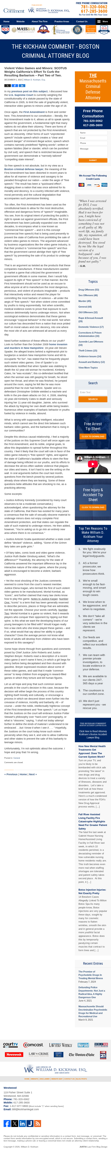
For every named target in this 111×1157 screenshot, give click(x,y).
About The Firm (39, 21)
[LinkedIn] (22, 1123)
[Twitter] (14, 1123)
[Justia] (30, 1123)
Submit (93, 160)
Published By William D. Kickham (91, 8)
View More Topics (88, 367)
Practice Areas (61, 21)
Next (33, 774)
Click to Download (93, 436)
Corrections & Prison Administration (90, 334)
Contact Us (69, 1079)
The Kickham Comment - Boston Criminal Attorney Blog (37, 8)
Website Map (56, 1079)
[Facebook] (7, 1123)
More (105, 21)
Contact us (81, 21)
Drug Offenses (88, 289)
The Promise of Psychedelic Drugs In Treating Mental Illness (90, 975)
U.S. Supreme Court (21, 95)
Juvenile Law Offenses (90, 343)
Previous (10, 774)
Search (93, 399)
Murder (84, 301)
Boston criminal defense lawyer (23, 169)
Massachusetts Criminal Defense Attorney (92, 86)
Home (6, 21)
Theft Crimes (87, 350)
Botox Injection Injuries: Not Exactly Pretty (92, 891)
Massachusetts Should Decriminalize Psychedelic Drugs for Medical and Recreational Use (92, 1011)
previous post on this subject (29, 91)
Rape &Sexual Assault (90, 320)
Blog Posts (81, 1079)
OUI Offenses (88, 312)
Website (20, 21)
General (16, 758)
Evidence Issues (89, 356)
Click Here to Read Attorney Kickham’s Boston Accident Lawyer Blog (93, 734)
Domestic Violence (91, 327)
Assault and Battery (91, 362)
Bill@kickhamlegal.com (25, 1109)
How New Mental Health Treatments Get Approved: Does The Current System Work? (92, 751)
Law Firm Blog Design (93, 1147)
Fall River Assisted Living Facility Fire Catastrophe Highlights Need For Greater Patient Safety (92, 821)
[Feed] (37, 1123)
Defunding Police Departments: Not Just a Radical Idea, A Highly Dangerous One (91, 992)
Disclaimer (45, 1079)
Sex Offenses (88, 295)
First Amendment (34, 112)
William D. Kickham (29, 1147)
